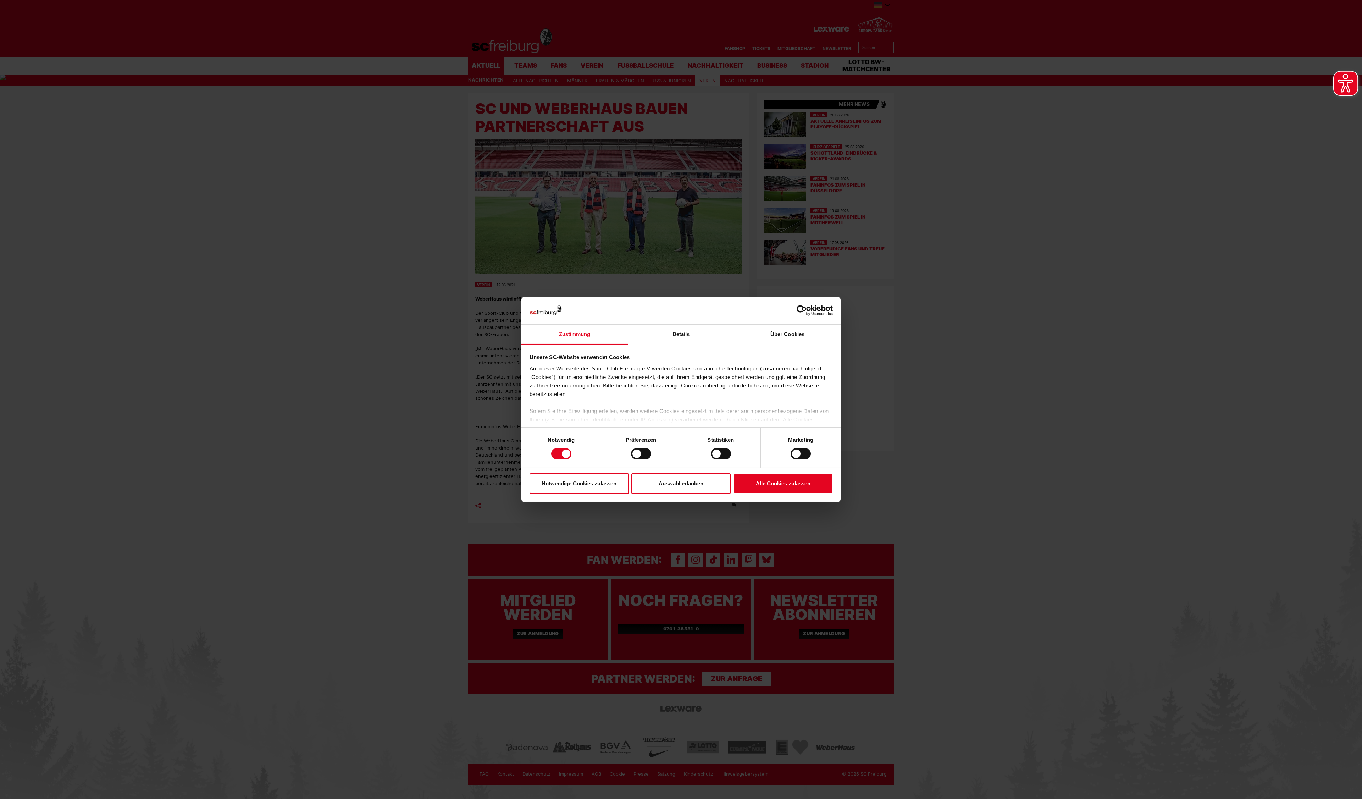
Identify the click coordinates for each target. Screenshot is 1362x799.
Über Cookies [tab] (787, 334)
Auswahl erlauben (681, 483)
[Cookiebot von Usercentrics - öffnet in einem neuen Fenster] (802, 310)
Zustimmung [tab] (575, 334)
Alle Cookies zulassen (783, 483)
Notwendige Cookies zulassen (579, 483)
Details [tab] (681, 334)
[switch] (641, 453)
